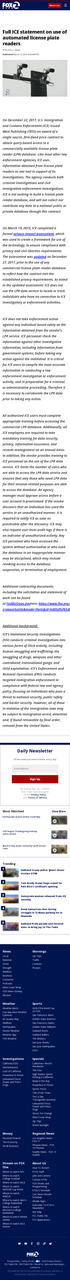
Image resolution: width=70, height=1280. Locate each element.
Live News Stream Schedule (42, 1196)
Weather (9, 1004)
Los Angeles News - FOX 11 (42, 1140)
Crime (6, 963)
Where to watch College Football (11, 1177)
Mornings (39, 951)
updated (40, 256)
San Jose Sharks (40, 1042)
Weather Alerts (10, 1008)
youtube (25, 1243)
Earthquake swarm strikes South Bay (21, 816)
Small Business (10, 1145)
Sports (37, 1004)
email (19, 1243)
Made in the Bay (41, 1081)
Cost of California (12, 1071)
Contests (37, 963)
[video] (59, 820)
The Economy (10, 1142)
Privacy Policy (38, 794)
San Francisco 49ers (43, 1015)
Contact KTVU (39, 1179)
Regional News (43, 1133)
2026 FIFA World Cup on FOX (43, 1010)
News (17, 50)
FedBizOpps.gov (18, 603)
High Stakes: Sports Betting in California (42, 1076)
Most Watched (13, 811)
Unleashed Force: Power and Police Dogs (12, 1081)
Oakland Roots (40, 1030)
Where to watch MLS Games (14, 1225)
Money (8, 1133)
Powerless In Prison (13, 1075)
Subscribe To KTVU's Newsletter (43, 1206)
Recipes (36, 967)
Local (5, 956)
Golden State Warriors (44, 1019)
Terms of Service (37, 797)
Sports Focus (39, 1088)
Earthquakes (9, 1026)
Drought (7, 967)
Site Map (37, 1211)
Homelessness (10, 1067)
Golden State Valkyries (44, 1026)
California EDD (10, 1063)
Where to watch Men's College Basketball (14, 1202)
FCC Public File (40, 1215)
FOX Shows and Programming (40, 1185)
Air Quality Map (11, 1019)
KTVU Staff (38, 1171)
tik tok (44, 1243)
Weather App (9, 1034)
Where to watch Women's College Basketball (12, 1209)
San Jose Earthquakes (43, 1046)
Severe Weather (11, 1030)
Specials (38, 1059)
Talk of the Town (41, 1092)
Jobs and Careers (41, 1175)
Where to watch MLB (14, 1182)
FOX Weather (10, 1038)
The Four (37, 1070)
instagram (38, 1243)
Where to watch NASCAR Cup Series (13, 1188)
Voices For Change (42, 1113)
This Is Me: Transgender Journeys (44, 1098)
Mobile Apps (38, 1201)
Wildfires (7, 971)
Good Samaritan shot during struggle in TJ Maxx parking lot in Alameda (41, 913)
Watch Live (54, 5)
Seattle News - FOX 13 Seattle (44, 1153)
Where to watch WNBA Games (15, 1218)
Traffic (35, 959)
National (7, 959)
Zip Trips (37, 956)
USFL (35, 1050)
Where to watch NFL (13, 1171)
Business (7, 975)
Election (7, 995)
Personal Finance (12, 1138)
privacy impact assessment (34, 234)
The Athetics (39, 1038)
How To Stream (40, 1167)
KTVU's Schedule (41, 1190)
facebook (32, 1243)
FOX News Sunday (12, 991)
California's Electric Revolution (42, 1065)
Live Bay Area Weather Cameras (15, 1014)
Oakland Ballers (40, 1034)
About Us (39, 1163)
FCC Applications (41, 1219)
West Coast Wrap (12, 987)
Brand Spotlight (40, 1125)
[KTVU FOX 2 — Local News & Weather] (12, 5)
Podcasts (7, 983)
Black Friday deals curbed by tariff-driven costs (24, 847)
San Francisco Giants (43, 1022)
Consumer (8, 979)
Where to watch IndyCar (11, 1195)
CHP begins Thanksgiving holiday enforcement (20, 832)
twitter (50, 1243)
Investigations (13, 1059)
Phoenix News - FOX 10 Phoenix (43, 1146)
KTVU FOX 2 (8, 50)
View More (59, 811)
